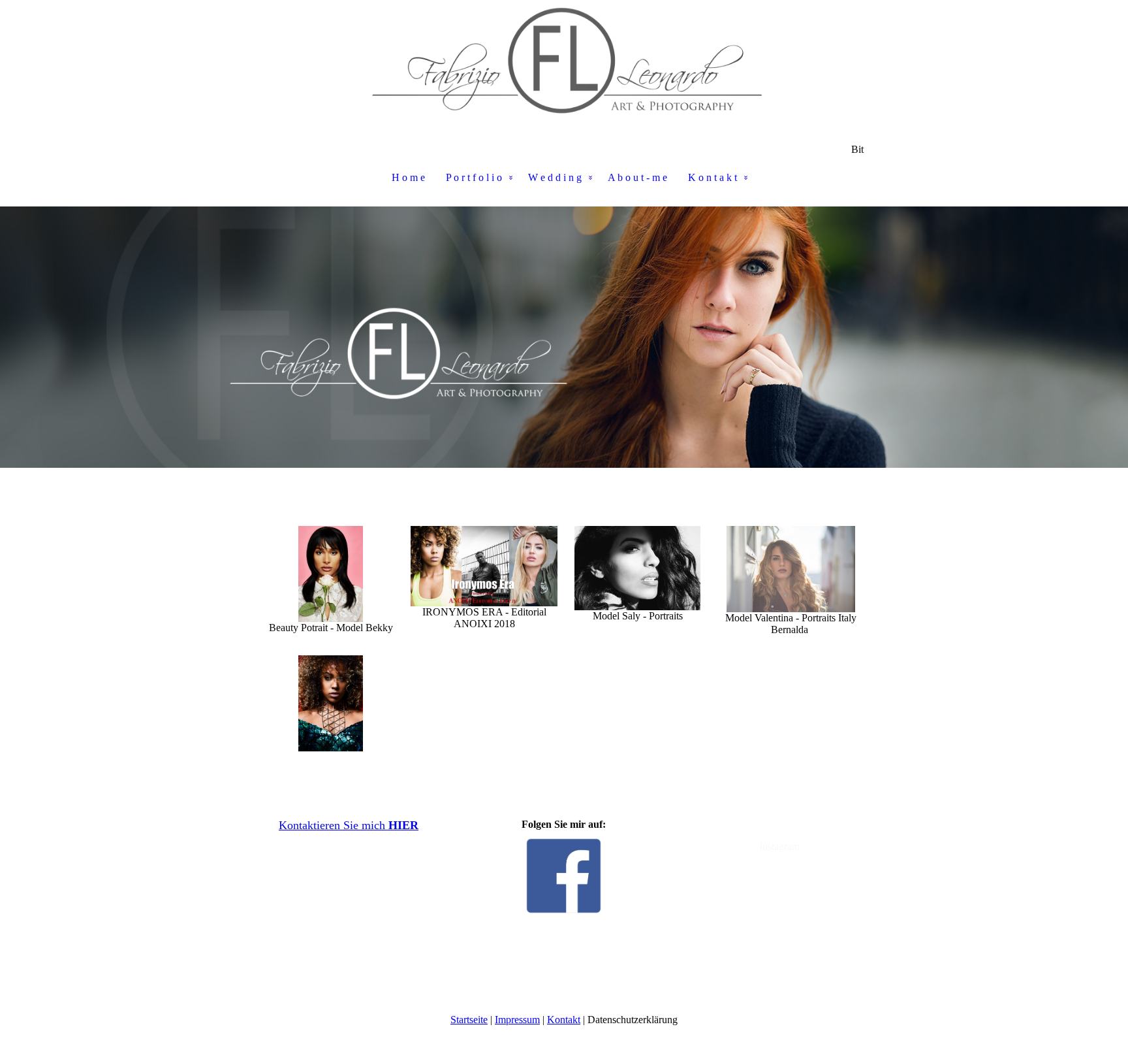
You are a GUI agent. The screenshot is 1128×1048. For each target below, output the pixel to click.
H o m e (408, 177)
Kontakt (563, 1019)
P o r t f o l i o (474, 177)
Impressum (517, 1019)
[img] (564, 65)
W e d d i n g (555, 177)
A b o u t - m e (637, 177)
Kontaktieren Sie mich (348, 825)
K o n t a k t (712, 177)
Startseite (469, 1019)
